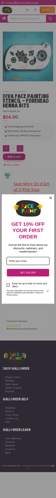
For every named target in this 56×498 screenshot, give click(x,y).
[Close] (50, 197)
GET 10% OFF (28, 272)
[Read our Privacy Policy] (47, 291)
